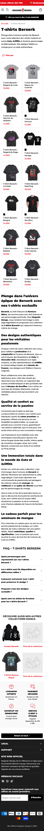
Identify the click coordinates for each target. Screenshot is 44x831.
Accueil (4, 23)
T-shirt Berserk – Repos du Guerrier (32, 85)
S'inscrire (36, 797)
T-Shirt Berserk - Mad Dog (32, 185)
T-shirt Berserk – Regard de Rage (10, 151)
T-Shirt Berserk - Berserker (10, 280)
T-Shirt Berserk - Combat (10, 185)
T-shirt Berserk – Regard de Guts (10, 83)
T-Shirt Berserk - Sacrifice (32, 219)
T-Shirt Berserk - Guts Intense (32, 249)
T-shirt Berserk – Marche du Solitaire (10, 118)
